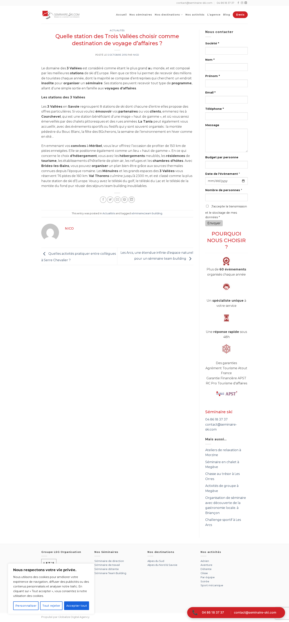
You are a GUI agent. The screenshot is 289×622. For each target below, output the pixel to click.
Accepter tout (76, 605)
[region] (51, 588)
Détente (206, 569)
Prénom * (212, 76)
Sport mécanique (212, 585)
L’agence (213, 14)
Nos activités (194, 14)
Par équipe (208, 577)
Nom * (209, 59)
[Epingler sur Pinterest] (124, 199)
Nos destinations (167, 14)
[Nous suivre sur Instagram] (242, 3)
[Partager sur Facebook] (103, 199)
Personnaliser (25, 605)
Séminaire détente (106, 569)
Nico (136, 54)
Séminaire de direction (109, 560)
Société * (212, 43)
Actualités (117, 30)
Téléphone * (214, 109)
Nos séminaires (140, 14)
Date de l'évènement (222, 174)
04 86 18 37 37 (216, 419)
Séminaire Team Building (110, 573)
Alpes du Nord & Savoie (162, 564)
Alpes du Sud (155, 560)
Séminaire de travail (107, 564)
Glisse (204, 573)
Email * (210, 92)
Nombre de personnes (223, 190)
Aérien (205, 560)
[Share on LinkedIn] (131, 199)
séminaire (137, 213)
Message (212, 125)
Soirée (205, 581)
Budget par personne (221, 157)
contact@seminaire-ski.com (255, 612)
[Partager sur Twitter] (110, 199)
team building (153, 213)
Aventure (206, 564)
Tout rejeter (51, 605)
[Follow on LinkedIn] (246, 3)
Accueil (121, 14)
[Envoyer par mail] (117, 199)
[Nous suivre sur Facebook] (238, 3)
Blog (226, 14)
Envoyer (214, 223)
